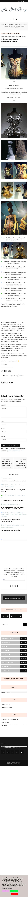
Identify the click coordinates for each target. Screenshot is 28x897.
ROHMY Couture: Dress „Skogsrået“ (12, 500)
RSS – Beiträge (6, 704)
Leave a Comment (8, 44)
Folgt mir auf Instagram (14, 598)
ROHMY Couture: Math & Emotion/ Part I (13, 481)
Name (3, 421)
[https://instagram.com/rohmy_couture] (3, 616)
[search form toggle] (16, 19)
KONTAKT (5, 725)
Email (2, 428)
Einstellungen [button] (5, 891)
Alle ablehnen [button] (14, 894)
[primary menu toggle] (11, 19)
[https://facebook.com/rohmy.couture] (7, 616)
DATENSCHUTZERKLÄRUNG (10, 719)
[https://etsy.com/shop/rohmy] (12, 616)
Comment (3, 405)
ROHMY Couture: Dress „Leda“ (10, 530)
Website (3, 436)
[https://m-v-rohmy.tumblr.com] (20, 616)
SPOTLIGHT (16, 33)
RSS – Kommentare (7, 707)
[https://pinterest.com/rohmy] (16, 616)
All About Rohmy (17, 762)
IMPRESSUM (5, 722)
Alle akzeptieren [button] (14, 891)
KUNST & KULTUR (6, 33)
